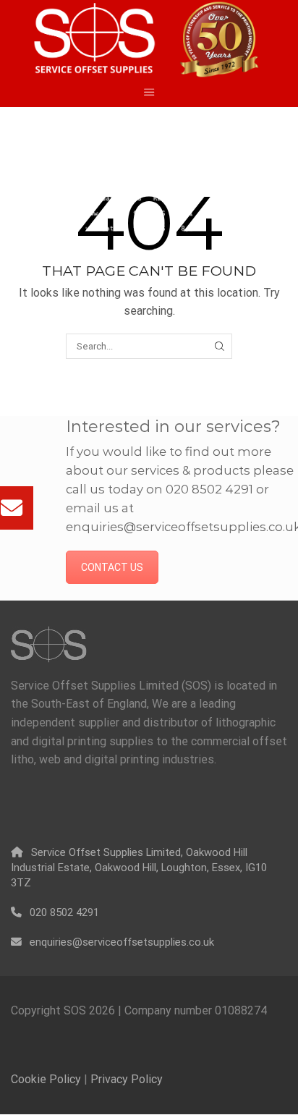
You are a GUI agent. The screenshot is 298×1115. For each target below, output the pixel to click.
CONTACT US (112, 567)
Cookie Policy (46, 1079)
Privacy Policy (126, 1079)
